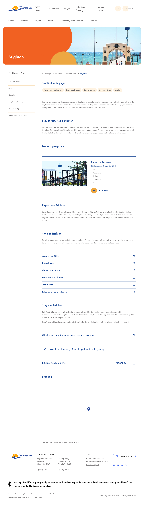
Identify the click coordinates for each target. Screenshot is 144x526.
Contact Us (12, 494)
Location (117, 90)
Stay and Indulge (105, 90)
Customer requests (92, 465)
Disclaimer (65, 494)
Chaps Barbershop (60, 322)
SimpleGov (131, 495)
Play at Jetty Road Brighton (53, 90)
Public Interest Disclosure (49, 494)
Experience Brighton (73, 90)
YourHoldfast (54, 8)
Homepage (46, 74)
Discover (58, 74)
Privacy (34, 494)
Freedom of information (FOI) (18, 497)
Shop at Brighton (89, 90)
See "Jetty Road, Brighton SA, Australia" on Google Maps (60, 442)
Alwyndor (67, 8)
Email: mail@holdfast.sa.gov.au (97, 461)
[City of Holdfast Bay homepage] (20, 8)
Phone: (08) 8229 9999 (95, 458)
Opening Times (42, 469)
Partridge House (101, 8)
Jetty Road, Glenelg (81, 8)
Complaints (24, 494)
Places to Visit (71, 74)
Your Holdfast (37, 497)
